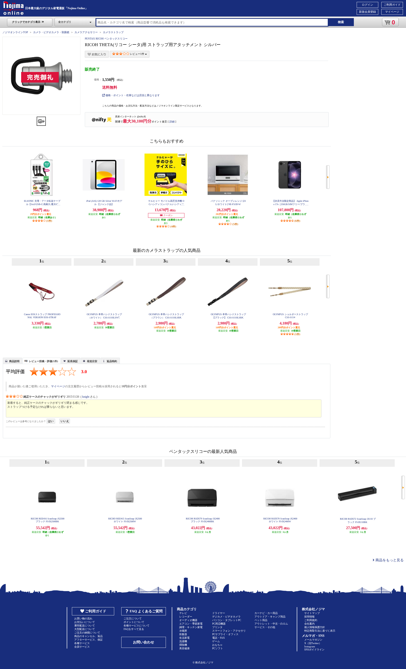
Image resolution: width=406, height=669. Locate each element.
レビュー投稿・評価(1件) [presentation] (43, 361)
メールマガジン (313, 639)
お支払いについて (84, 622)
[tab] (12, 361)
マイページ (392, 11)
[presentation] (12, 360)
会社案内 (309, 623)
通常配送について (84, 625)
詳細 (172, 121)
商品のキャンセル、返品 (88, 636)
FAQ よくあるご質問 (146, 611)
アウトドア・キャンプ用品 (269, 616)
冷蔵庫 (183, 630)
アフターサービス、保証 (88, 639)
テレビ (183, 613)
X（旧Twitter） (312, 643)
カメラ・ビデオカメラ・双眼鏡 (51, 32)
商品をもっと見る (389, 560)
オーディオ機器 (188, 620)
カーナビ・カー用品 (266, 613)
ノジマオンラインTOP (15, 32)
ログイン (367, 4)
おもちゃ (217, 644)
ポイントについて (134, 622)
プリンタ (217, 627)
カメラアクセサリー (86, 32)
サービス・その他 (264, 627)
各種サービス (82, 643)
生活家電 (184, 637)
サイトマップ (312, 613)
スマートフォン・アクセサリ (229, 630)
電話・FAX (218, 637)
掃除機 (183, 644)
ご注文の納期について (87, 632)
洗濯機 (183, 641)
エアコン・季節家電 (191, 623)
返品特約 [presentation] (112, 361)
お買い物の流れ (83, 618)
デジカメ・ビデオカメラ (226, 616)
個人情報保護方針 (314, 627)
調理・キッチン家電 (191, 627)
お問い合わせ (143, 642)
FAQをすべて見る (134, 629)
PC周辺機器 (219, 623)
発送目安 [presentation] (92, 361)
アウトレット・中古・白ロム (271, 623)
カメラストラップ (113, 32)
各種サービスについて (136, 625)
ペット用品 (260, 620)
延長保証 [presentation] (72, 361)
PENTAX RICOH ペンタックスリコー (106, 38)
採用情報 (309, 616)
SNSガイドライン (314, 649)
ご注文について (133, 618)
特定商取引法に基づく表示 (319, 630)
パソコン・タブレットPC (226, 620)
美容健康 (184, 648)
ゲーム (216, 641)
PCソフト (217, 648)
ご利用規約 (310, 620)
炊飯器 (183, 634)
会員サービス (82, 646)
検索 (341, 22)
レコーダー (185, 616)
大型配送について (84, 629)
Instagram (309, 646)
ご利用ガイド (392, 4)
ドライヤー (218, 613)
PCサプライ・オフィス (225, 634)
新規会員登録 (367, 11)
